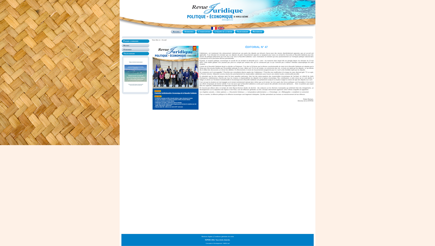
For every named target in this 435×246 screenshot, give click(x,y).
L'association (204, 32)
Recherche (257, 32)
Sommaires (189, 32)
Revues (126, 45)
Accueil (176, 32)
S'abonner (127, 49)
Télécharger (242, 32)
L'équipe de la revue (223, 32)
